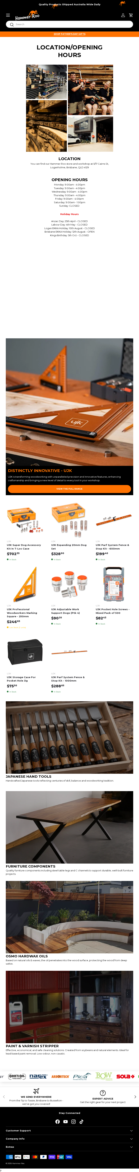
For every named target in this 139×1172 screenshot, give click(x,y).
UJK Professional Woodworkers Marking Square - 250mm (22, 613)
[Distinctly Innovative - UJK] (69, 402)
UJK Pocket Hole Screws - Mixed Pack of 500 (113, 611)
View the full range (69, 489)
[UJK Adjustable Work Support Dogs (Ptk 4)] (69, 584)
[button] (131, 15)
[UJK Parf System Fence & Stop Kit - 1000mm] (69, 652)
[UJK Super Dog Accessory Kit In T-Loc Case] (25, 520)
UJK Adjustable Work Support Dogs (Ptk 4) (65, 611)
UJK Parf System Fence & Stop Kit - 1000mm (68, 679)
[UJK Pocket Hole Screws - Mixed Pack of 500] (114, 584)
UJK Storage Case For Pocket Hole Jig (21, 679)
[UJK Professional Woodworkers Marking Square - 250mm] (25, 584)
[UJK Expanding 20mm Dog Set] (69, 520)
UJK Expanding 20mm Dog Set (69, 547)
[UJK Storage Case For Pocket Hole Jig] (25, 652)
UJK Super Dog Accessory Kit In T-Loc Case (24, 547)
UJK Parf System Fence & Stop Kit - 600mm (112, 547)
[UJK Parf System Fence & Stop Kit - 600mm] (114, 520)
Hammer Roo (18, 1163)
